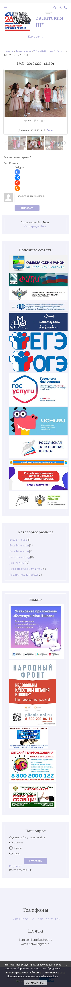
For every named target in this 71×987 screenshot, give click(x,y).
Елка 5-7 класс (56, 51)
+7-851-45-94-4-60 (48, 919)
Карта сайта (35, 36)
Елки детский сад (19, 557)
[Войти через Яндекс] (17, 183)
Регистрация (32, 226)
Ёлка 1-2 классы (19, 551)
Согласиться (35, 982)
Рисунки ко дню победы (23, 574)
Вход (44, 226)
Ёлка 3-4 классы (19, 545)
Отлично (18, 842)
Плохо (17, 853)
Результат (15, 866)
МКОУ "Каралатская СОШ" (35, 21)
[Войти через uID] (17, 172)
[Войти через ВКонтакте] (17, 177)
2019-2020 (39, 51)
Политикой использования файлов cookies (32, 976)
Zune (50, 130)
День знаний (16, 563)
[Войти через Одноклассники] (17, 188)
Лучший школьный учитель (25, 568)
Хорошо (18, 848)
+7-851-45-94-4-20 (23, 919)
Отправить (27, 208)
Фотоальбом (23, 51)
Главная (8, 51)
